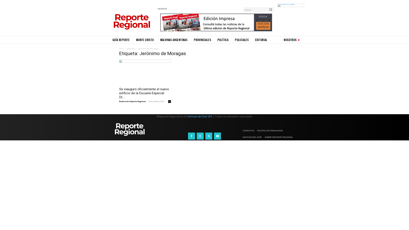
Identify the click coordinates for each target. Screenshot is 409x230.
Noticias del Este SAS (199, 116)
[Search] (271, 9)
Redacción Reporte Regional (132, 101)
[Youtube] (217, 136)
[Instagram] (200, 136)
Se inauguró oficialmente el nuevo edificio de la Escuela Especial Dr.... (144, 93)
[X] (208, 136)
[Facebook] (191, 136)
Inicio (121, 48)
